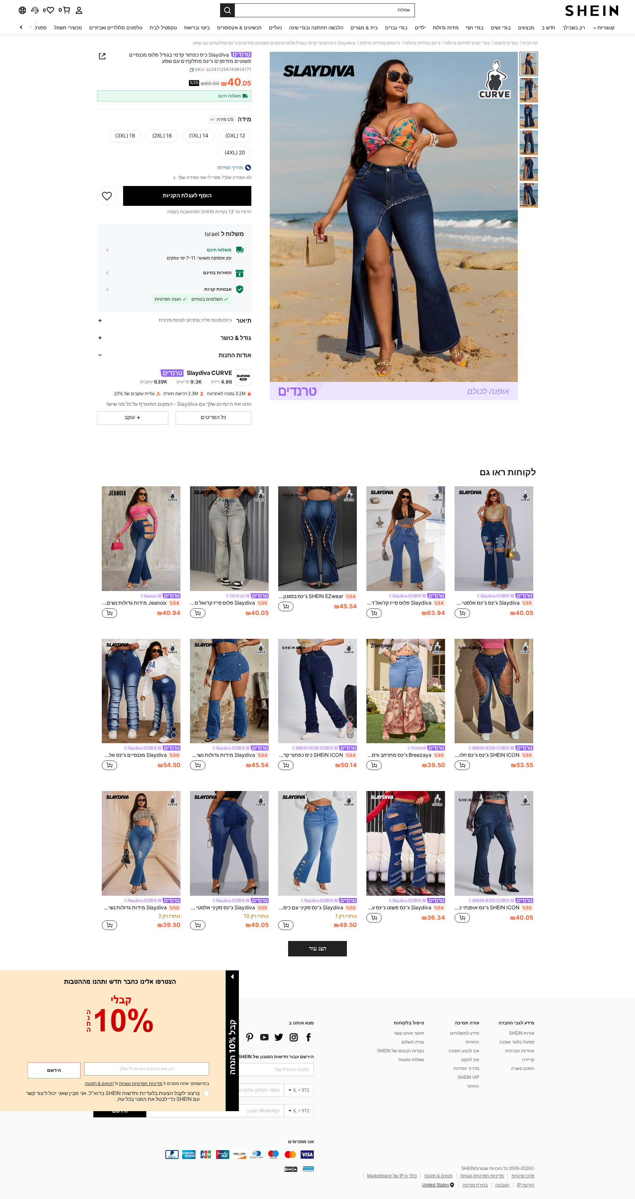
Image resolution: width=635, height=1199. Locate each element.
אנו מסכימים (301, 1141)
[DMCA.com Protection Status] (290, 1168)
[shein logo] (591, 10)
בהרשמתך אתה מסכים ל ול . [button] (146, 1083)
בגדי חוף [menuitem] (475, 28)
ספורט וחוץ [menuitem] (35, 28)
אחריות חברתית (519, 1050)
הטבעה (502, 1185)
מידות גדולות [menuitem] (446, 28)
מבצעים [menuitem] (526, 28)
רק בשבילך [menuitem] (574, 28)
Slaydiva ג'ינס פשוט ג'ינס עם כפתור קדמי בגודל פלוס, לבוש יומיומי (405, 907)
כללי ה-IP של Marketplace (392, 1175)
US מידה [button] (225, 119)
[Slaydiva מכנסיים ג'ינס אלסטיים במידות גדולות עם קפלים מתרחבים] (141, 691)
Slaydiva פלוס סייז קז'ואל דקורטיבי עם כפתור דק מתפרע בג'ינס (405, 603)
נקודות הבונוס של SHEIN (400, 1050)
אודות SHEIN (521, 1033)
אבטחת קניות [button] (218, 289)
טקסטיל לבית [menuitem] (163, 28)
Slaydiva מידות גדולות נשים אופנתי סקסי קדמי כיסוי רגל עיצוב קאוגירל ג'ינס (228, 755)
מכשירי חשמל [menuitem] (68, 28)
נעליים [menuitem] (275, 28)
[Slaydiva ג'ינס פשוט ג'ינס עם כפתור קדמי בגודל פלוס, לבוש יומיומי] (405, 843)
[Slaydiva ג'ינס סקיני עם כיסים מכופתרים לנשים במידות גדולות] (317, 843)
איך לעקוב (470, 1059)
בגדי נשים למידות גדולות (467, 43)
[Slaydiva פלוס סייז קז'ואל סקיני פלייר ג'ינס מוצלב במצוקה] (229, 538)
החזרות (472, 1042)
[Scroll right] (21, 28)
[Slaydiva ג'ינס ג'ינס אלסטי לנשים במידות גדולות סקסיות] (494, 538)
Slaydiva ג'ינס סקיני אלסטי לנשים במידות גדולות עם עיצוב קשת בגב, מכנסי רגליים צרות (228, 907)
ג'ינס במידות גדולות (422, 43)
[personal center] (79, 10)
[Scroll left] (30, 28)
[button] (35, 10)
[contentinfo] (203, 1154)
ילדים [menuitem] (420, 28)
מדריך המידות (466, 1068)
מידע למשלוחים (464, 1033)
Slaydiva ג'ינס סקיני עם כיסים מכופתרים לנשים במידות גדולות (316, 907)
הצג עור (317, 948)
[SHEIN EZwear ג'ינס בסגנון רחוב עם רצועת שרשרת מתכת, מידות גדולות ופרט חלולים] (317, 538)
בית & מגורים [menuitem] (364, 28)
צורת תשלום (413, 1042)
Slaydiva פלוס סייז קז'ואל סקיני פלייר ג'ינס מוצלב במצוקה (228, 603)
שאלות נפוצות (411, 1059)
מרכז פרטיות (523, 1175)
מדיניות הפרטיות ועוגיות (482, 1175)
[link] (64, 10)
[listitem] (494, 556)
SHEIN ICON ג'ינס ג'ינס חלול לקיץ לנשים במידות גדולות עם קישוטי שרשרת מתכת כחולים (493, 755)
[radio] (235, 136)
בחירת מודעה (475, 1185)
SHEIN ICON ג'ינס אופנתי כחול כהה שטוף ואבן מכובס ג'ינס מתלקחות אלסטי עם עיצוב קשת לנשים (493, 907)
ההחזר (473, 1086)
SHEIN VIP (468, 1077)
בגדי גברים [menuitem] (396, 28)
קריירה (528, 1059)
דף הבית (530, 43)
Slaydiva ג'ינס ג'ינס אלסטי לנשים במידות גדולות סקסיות (493, 603)
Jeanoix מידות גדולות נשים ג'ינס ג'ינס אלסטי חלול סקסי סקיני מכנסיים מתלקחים (140, 603)
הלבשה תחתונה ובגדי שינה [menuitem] (316, 28)
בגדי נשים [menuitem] (501, 28)
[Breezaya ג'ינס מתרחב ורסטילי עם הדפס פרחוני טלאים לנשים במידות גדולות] (405, 691)
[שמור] (107, 196)
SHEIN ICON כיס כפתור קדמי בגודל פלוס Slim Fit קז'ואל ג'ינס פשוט (316, 755)
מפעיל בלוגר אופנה (516, 1042)
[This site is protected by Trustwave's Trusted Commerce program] (308, 1168)
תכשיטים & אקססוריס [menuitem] (239, 28)
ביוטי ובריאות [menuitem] (197, 28)
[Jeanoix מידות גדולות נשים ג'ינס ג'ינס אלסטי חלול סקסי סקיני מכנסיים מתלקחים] (141, 538)
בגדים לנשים (506, 43)
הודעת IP (525, 1185)
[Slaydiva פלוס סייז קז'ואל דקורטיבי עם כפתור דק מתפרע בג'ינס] (405, 538)
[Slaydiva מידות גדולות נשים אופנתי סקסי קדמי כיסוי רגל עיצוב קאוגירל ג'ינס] (229, 691)
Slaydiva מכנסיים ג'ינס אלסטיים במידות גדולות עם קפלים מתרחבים (140, 755)
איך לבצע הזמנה (464, 1050)
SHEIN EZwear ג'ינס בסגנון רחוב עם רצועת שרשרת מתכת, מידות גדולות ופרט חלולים (316, 596)
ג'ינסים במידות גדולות (380, 43)
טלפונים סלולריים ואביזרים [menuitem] (115, 28)
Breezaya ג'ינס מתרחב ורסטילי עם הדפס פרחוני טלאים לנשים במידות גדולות (405, 755)
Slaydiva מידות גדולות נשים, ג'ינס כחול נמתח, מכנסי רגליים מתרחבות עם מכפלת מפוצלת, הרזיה (140, 907)
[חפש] (227, 10)
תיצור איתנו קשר (409, 1033)
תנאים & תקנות (438, 1175)
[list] (255, 1037)
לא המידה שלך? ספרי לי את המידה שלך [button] (214, 177)
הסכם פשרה (522, 1068)
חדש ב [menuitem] (548, 28)
